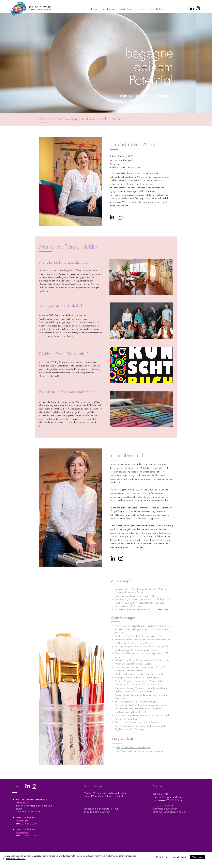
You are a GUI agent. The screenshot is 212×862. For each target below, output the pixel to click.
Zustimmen (197, 857)
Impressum (89, 808)
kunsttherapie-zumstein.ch (165, 808)
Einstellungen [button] (162, 857)
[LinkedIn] (191, 8)
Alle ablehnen (179, 857)
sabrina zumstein (40, 6)
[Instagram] (197, 8)
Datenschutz (103, 808)
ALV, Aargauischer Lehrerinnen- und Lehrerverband (139, 750)
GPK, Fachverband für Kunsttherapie (133, 747)
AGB (116, 808)
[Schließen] (208, 857)
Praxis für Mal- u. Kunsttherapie (40, 9)
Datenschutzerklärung (16, 858)
